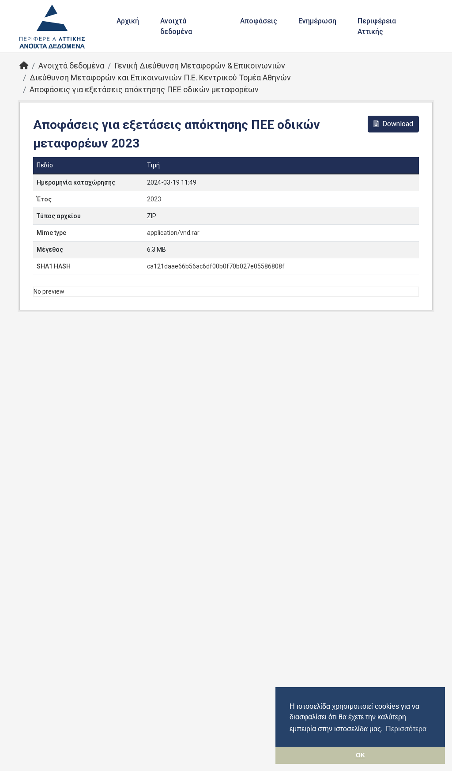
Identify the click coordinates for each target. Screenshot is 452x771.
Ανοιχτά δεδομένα (176, 26)
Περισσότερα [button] (406, 729)
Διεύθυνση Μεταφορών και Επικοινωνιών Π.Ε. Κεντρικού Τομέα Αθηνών (160, 77)
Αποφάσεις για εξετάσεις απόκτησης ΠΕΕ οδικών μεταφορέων (144, 89)
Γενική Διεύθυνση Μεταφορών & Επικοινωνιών (199, 65)
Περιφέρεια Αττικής (377, 26)
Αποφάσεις (258, 21)
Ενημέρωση (317, 21)
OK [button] (360, 755)
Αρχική (128, 21)
